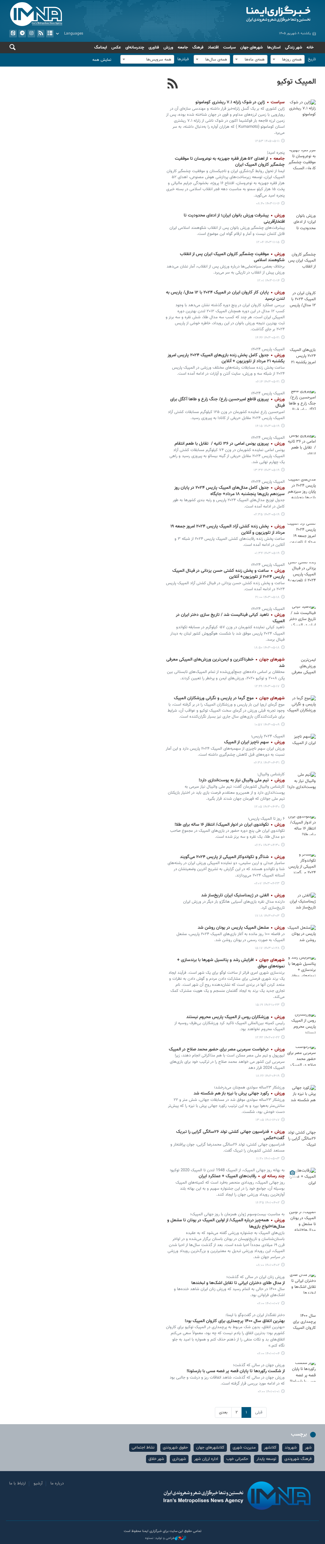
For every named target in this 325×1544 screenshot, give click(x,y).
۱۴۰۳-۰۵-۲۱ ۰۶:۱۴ (267, 381)
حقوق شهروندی (175, 1447)
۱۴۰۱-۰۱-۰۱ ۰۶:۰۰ (269, 1391)
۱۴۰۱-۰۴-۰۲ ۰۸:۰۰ (268, 1265)
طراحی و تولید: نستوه (160, 1538)
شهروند (291, 1447)
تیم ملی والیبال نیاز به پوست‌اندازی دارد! (242, 780)
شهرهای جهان (251, 47)
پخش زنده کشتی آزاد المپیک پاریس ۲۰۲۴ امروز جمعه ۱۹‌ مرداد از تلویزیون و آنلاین (227, 529)
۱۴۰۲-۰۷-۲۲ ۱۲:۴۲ (267, 1037)
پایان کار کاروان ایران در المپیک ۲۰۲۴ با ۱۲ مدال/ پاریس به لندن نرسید (225, 295)
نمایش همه (101, 60)
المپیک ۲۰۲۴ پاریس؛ (268, 736)
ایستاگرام (31, 33)
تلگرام (22, 33)
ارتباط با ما (17, 1483)
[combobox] (287, 59)
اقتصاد (213, 47)
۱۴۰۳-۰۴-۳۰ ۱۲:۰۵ (267, 807)
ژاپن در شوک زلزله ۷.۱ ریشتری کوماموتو (240, 102)
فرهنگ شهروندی (298, 1459)
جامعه (183, 47)
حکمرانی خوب (237, 1459)
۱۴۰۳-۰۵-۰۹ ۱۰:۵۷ (267, 724)
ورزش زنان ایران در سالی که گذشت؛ (255, 1277)
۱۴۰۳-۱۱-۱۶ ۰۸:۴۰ (268, 203)
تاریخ (312, 59)
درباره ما (57, 1483)
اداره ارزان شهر (206, 1459)
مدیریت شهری (244, 1447)
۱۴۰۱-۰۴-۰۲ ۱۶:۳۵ (267, 1202)
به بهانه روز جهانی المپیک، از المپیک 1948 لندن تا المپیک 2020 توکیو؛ (227, 1170)
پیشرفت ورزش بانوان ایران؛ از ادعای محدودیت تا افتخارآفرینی (234, 218)
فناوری (154, 47)
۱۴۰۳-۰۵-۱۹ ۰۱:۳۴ (267, 553)
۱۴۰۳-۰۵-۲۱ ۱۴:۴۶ (267, 337)
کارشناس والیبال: (271, 774)
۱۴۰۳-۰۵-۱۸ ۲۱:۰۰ (267, 597)
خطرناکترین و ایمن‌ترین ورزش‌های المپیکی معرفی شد (225, 662)
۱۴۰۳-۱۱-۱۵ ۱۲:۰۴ (268, 242)
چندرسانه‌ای (134, 47)
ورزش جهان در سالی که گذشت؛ (259, 1365)
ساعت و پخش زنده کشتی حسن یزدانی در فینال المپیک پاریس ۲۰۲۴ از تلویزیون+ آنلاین (228, 574)
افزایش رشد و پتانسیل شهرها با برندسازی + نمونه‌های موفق (231, 963)
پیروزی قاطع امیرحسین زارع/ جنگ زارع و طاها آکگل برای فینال (227, 402)
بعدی (223, 1412)
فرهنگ (197, 47)
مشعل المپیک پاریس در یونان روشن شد (241, 927)
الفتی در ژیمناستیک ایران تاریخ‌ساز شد (243, 895)
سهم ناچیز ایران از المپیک (254, 742)
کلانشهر (270, 1447)
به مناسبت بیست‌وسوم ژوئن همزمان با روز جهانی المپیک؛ (237, 1214)
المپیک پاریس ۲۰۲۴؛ (268, 349)
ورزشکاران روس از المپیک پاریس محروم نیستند (235, 1017)
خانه (310, 47)
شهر (308, 1447)
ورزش (168, 47)
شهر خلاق (156, 1459)
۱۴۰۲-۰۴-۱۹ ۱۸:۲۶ (268, 1076)
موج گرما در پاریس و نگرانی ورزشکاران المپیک (229, 698)
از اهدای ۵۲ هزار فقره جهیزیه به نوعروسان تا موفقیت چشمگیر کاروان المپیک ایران (230, 162)
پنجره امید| (276, 153)
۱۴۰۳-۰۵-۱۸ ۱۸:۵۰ (267, 647)
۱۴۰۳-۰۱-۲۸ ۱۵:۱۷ (267, 948)
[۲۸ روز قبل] (301, 109)
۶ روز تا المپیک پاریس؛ (266, 819)
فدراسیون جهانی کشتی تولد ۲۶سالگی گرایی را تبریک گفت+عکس (230, 1135)
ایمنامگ (100, 47)
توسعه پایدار (266, 1459)
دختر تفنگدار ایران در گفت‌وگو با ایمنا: (255, 1315)
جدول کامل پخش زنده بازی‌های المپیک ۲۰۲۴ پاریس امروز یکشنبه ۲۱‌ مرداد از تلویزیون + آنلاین (226, 358)
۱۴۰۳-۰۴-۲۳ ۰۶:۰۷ (267, 883)
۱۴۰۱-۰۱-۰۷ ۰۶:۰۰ (268, 1303)
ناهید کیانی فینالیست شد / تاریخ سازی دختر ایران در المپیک (230, 618)
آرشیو (50, 33)
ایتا (13, 33)
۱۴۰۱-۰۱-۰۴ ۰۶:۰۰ (268, 1353)
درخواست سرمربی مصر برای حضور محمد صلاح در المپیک (227, 1049)
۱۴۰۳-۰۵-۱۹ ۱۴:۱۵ (267, 426)
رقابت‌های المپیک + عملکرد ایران (242, 1176)
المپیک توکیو (296, 82)
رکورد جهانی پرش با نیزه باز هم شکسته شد (239, 1093)
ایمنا (241, 14)
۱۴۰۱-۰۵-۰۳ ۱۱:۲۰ (268, 1158)
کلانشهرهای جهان (210, 1447)
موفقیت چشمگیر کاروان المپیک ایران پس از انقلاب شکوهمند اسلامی (232, 257)
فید (40, 33)
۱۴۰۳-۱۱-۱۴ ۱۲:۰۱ (268, 280)
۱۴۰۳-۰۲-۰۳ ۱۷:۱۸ (267, 916)
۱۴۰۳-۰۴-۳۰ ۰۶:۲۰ (267, 845)
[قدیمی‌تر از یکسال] (301, 159)
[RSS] (173, 84)
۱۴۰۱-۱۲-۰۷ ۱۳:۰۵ (267, 1120)
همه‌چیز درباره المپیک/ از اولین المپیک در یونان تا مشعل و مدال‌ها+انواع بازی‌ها (226, 1223)
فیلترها (183, 59)
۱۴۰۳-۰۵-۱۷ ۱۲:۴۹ (267, 686)
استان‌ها (274, 47)
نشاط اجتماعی (143, 1447)
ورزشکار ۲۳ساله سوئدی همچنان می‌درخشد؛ (249, 1087)
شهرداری (179, 1459)
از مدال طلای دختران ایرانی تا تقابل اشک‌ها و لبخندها (238, 1283)
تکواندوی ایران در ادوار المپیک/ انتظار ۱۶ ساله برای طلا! (230, 824)
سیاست (229, 47)
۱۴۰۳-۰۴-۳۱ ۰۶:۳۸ (267, 763)
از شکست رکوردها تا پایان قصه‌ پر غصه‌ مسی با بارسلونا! (236, 1371)
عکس (116, 47)
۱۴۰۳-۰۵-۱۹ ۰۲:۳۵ (267, 514)
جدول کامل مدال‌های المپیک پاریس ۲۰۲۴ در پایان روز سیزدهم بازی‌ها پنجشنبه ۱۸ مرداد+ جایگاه (229, 491)
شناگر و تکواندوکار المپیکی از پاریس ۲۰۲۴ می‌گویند (232, 857)
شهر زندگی (293, 47)
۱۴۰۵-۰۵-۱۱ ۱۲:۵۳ (267, 141)
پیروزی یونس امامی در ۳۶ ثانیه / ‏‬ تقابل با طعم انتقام (230, 443)
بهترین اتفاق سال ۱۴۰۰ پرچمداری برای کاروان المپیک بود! (235, 1321)
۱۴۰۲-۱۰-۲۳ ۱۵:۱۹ (267, 1005)
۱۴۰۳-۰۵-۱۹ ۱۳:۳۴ (267, 470)
